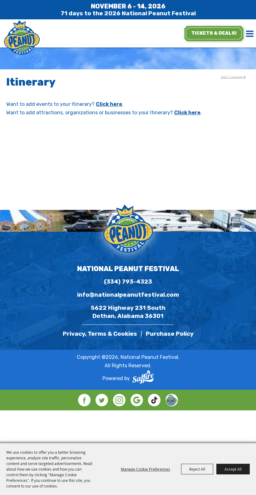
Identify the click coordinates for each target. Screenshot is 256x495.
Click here (109, 104)
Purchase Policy (170, 333)
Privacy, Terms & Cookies (100, 333)
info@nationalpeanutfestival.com (128, 294)
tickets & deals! (214, 33)
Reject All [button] (197, 469)
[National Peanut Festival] (22, 38)
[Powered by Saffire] (143, 378)
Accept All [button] (233, 469)
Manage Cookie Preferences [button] (145, 469)
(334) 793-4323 (128, 281)
